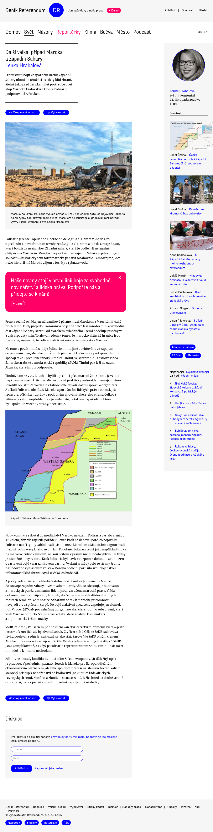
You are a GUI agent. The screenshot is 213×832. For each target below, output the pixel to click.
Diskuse (113, 807)
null (197, 807)
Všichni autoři (57, 807)
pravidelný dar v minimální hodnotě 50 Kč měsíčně (84, 737)
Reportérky (68, 31)
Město (123, 31)
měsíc (194, 375)
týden (185, 375)
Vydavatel (76, 807)
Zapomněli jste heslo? (49, 768)
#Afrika (176, 355)
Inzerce (186, 807)
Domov (13, 31)
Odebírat (187, 10)
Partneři (13, 811)
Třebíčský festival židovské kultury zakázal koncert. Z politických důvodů (186, 389)
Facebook (13, 822)
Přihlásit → (21, 768)
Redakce (38, 807)
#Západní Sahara (183, 347)
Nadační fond (153, 807)
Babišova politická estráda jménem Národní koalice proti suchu (186, 435)
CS (200, 32)
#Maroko (193, 355)
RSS (66, 822)
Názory (45, 31)
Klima (90, 31)
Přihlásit (170, 10)
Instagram (50, 822)
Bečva (106, 31)
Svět (29, 31)
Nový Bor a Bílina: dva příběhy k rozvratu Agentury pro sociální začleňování (188, 419)
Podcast (142, 31)
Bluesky (172, 807)
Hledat (203, 10)
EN (206, 32)
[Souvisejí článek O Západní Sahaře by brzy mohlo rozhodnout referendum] (189, 236)
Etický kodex (95, 807)
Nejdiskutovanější (197, 372)
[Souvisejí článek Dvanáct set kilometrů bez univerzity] (189, 190)
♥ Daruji (114, 10)
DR (56, 10)
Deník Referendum (25, 10)
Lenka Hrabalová (23, 65)
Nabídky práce (131, 807)
